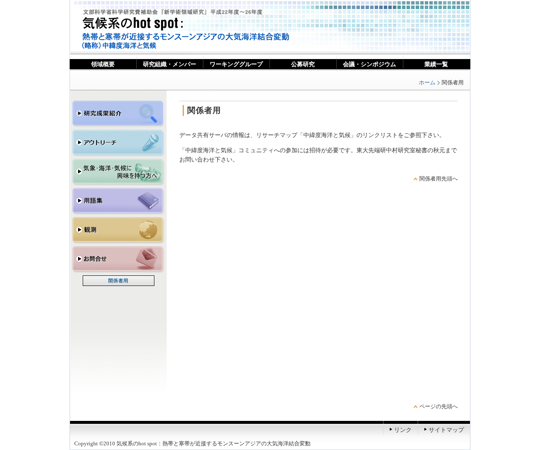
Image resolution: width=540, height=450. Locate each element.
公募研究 (303, 64)
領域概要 (103, 64)
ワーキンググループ (236, 64)
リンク (403, 429)
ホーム (427, 82)
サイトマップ (446, 429)
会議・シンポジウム (369, 64)
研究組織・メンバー (169, 64)
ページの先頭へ (438, 406)
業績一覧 (436, 64)
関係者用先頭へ (438, 178)
